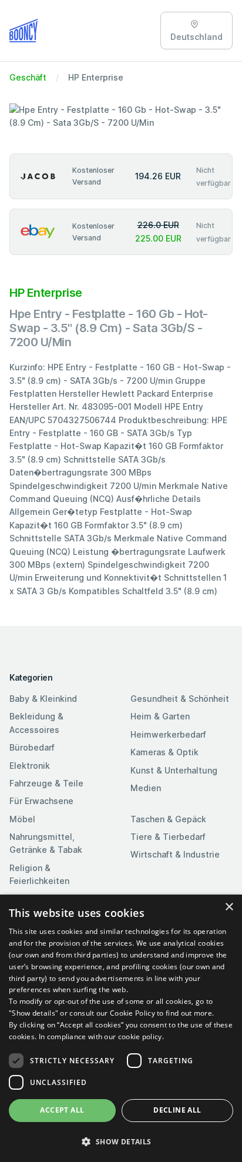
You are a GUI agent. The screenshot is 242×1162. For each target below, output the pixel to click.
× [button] (228, 907)
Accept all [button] (62, 1110)
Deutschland (196, 37)
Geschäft (27, 77)
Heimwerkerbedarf (168, 734)
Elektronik (29, 766)
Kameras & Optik (164, 752)
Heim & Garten (160, 716)
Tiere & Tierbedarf (168, 837)
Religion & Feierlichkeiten (39, 874)
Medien (145, 788)
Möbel (22, 819)
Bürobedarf (32, 747)
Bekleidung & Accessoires (36, 722)
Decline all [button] (177, 1110)
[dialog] (121, 1028)
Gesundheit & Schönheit (179, 699)
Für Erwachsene (41, 801)
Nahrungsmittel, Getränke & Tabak (45, 843)
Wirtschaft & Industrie (175, 854)
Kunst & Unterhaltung (173, 770)
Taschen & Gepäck (168, 819)
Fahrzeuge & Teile (46, 783)
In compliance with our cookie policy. (101, 1037)
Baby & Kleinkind (43, 699)
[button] (121, 1141)
